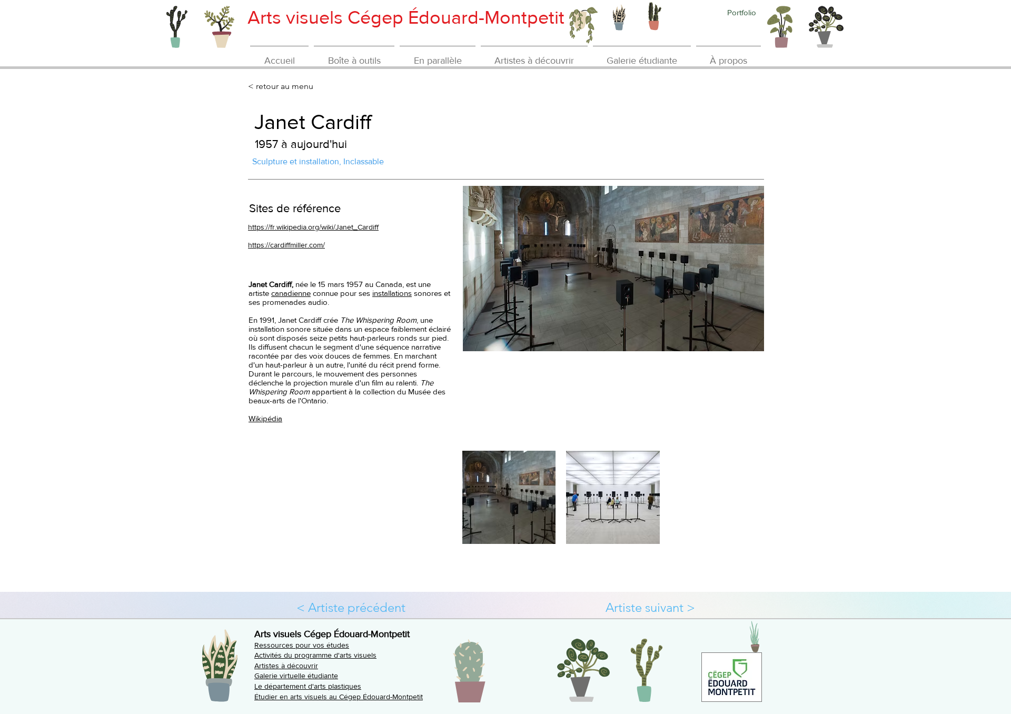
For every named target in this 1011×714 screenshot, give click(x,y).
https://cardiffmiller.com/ (286, 245)
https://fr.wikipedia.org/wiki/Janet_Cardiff (313, 227)
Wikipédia (265, 418)
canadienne (291, 293)
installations (392, 293)
